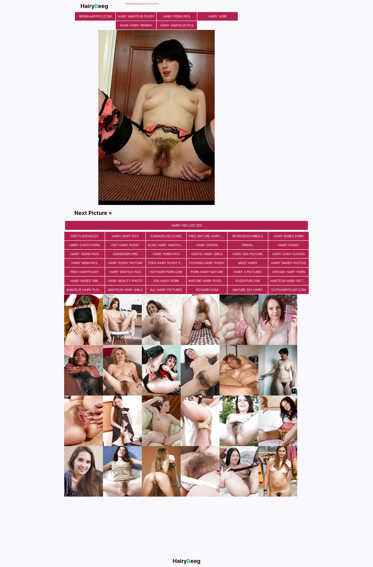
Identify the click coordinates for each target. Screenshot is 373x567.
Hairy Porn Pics (176, 16)
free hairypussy (85, 272)
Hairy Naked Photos (288, 263)
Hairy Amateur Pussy (136, 16)
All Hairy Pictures (166, 290)
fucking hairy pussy (207, 263)
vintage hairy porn (288, 272)
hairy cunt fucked (288, 254)
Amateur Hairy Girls (125, 290)
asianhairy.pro (125, 254)
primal (247, 245)
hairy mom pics (84, 263)
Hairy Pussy (288, 245)
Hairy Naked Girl (84, 281)
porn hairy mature (207, 272)
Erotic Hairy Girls (207, 254)
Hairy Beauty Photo (125, 281)
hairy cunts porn (84, 245)
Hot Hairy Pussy (125, 245)
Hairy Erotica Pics (125, 272)
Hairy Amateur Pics (176, 25)
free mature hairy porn (208, 236)
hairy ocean (207, 245)
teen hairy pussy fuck (167, 263)
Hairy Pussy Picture (125, 263)
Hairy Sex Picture (248, 254)
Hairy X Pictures (248, 272)
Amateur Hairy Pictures (289, 281)
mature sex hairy (248, 290)
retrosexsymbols (247, 236)
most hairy (247, 263)
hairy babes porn (288, 236)
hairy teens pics (84, 254)
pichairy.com (207, 290)
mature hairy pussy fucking (208, 281)
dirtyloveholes (84, 236)
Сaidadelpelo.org (166, 236)
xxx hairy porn (166, 281)
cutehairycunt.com (288, 290)
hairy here (217, 16)
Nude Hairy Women (136, 25)
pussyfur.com (247, 281)
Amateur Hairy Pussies (85, 290)
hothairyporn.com (166, 272)
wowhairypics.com (95, 16)
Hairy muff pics (125, 236)
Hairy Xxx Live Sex (186, 225)
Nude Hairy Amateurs (166, 245)
